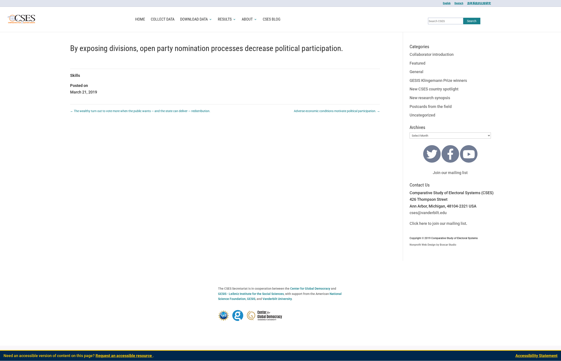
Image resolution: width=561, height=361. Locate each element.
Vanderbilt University (277, 299)
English (447, 3)
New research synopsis (430, 97)
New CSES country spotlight (434, 89)
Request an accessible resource (124, 355)
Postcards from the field (431, 106)
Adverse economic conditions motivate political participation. (337, 111)
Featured (417, 63)
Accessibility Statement (536, 355)
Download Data (194, 19)
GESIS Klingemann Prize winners (438, 80)
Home (140, 19)
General (416, 71)
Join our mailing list (450, 172)
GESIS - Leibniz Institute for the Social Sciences (251, 294)
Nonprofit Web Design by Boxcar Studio (433, 244)
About (247, 19)
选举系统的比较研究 (479, 3)
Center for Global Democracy (310, 288)
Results (225, 19)
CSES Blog (271, 19)
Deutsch (458, 3)
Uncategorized (422, 115)
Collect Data (162, 19)
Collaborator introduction (432, 54)
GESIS (251, 299)
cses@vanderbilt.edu (428, 212)
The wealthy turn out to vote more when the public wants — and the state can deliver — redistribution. (140, 111)
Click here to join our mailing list (438, 223)
